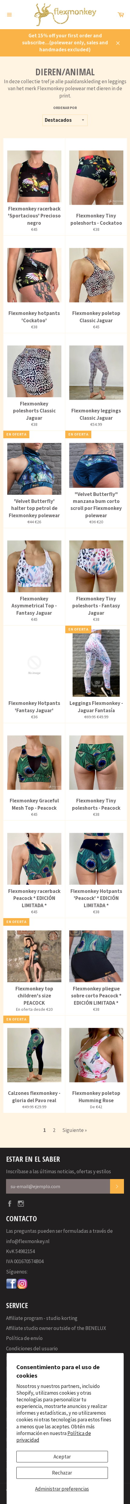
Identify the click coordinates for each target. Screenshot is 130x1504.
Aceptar (62, 1456)
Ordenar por (65, 107)
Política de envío (24, 1338)
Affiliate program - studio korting (41, 1318)
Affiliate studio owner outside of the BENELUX (56, 1328)
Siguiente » (74, 1130)
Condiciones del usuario (32, 1348)
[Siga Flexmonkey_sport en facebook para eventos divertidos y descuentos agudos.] (11, 1287)
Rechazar (62, 1472)
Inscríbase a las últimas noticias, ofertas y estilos (58, 1171)
